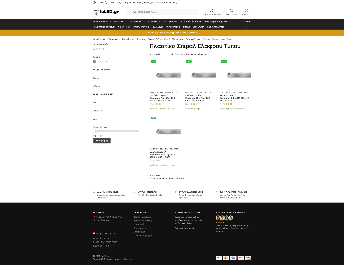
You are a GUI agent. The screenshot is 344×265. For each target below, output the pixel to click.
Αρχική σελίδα (99, 39)
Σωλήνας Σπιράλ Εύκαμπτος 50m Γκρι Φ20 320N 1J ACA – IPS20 (162, 154)
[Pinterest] (201, 233)
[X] (191, 233)
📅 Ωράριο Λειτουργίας (104, 233)
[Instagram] (181, 233)
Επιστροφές (139, 224)
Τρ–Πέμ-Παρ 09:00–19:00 (105, 242)
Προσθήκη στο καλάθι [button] (165, 112)
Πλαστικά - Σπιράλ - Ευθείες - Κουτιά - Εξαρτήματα (160, 39)
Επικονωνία (139, 231)
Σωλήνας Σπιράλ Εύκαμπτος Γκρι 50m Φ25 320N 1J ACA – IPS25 (162, 98)
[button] (248, 24)
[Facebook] (176, 233)
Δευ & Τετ (98, 238)
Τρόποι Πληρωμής (142, 217)
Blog (175, 2)
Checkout (246, 14)
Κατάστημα (113, 39)
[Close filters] (142, 44)
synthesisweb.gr (124, 259)
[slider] (94, 131)
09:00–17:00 (108, 238)
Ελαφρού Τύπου (193, 39)
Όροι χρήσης (140, 228)
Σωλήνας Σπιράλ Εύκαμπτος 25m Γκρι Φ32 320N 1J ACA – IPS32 (197, 98)
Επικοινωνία (231, 14)
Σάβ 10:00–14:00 (101, 246)
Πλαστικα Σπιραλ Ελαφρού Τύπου (164, 92)
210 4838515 (114, 2)
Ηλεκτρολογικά (127, 39)
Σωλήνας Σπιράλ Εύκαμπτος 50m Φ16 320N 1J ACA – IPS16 (234, 98)
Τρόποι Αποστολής (143, 220)
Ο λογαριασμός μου (212, 14)
